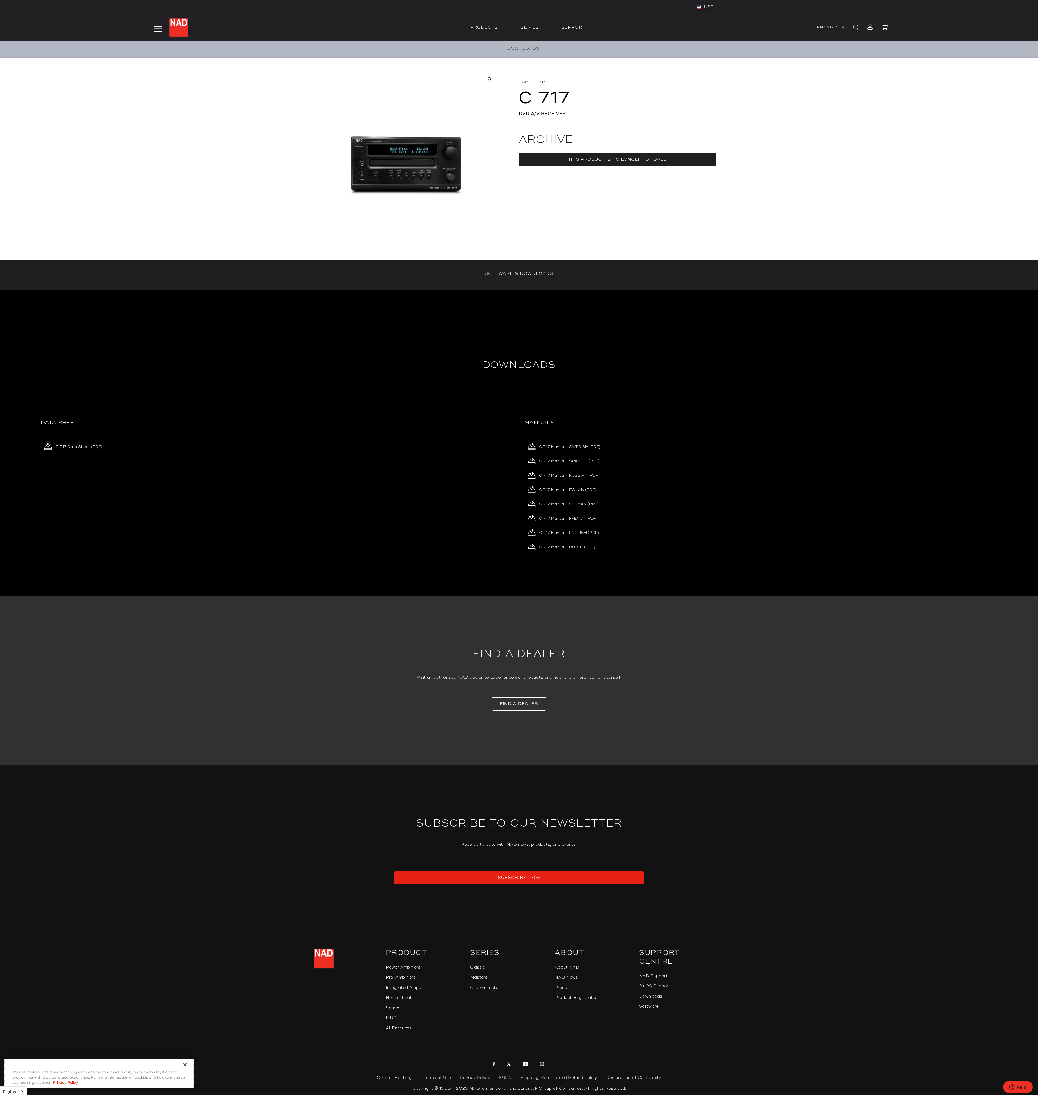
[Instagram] (541, 1064)
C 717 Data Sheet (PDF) (78, 446)
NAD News (566, 977)
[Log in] (868, 27)
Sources (394, 1008)
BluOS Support (654, 986)
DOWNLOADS (523, 48)
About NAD (567, 967)
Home (525, 82)
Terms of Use (437, 1077)
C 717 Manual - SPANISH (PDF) (569, 461)
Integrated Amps (403, 987)
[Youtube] (524, 1064)
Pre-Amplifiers (401, 977)
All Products (398, 1028)
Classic (477, 967)
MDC (391, 1018)
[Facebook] (493, 1064)
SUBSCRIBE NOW (519, 877)
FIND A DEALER (830, 27)
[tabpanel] (519, 443)
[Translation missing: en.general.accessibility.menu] (158, 27)
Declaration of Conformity (633, 1077)
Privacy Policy (475, 1077)
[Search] (855, 27)
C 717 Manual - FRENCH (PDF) (568, 518)
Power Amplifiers (403, 967)
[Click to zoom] (490, 79)
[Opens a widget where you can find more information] (1018, 1087)
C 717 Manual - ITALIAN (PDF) (567, 489)
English (9, 1092)
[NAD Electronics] (178, 27)
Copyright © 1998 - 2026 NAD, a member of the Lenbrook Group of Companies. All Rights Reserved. (519, 1088)
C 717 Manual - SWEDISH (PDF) (569, 446)
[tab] (519, 273)
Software (648, 1006)
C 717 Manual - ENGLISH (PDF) (569, 532)
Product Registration (577, 997)
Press (561, 987)
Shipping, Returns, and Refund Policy (558, 1077)
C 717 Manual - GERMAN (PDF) (569, 504)
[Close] (185, 1065)
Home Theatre (401, 997)
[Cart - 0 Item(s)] (885, 27)
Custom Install (485, 987)
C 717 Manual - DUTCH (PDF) (567, 547)
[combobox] (13, 1091)
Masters (479, 977)
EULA (505, 1077)
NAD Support (653, 976)
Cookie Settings (395, 1077)
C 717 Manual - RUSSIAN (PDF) (569, 475)
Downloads (650, 996)
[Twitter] (508, 1064)
